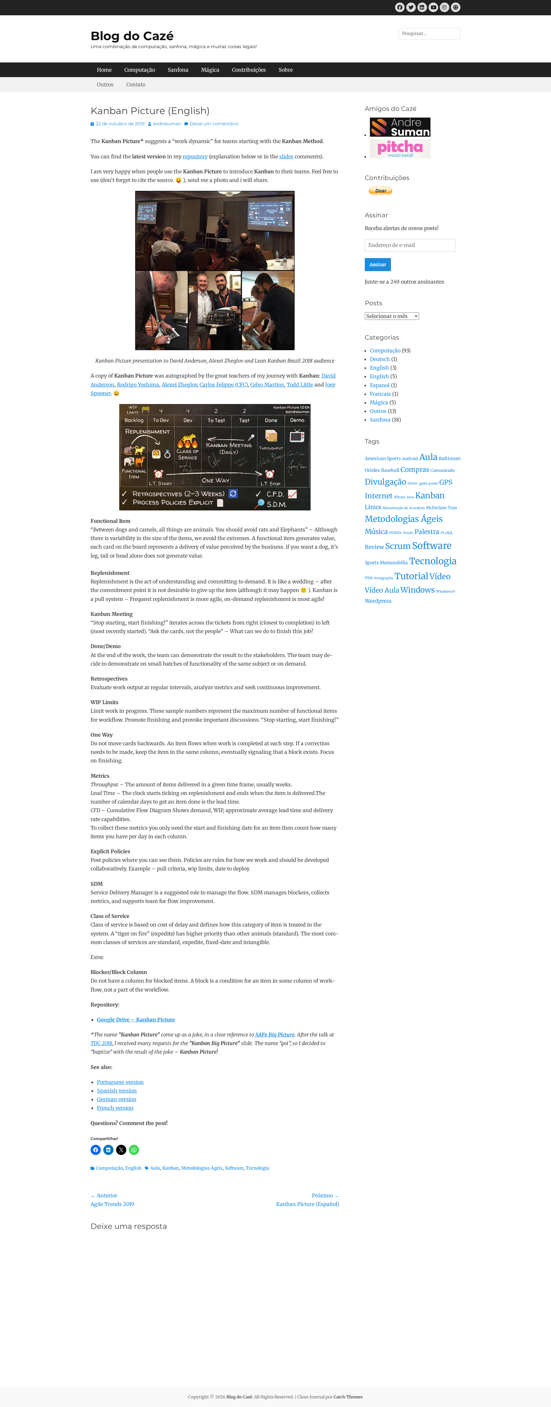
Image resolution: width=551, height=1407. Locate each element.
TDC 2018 (101, 1043)
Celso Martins (267, 384)
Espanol (380, 385)
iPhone (400, 497)
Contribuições (249, 70)
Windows (417, 590)
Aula (155, 1168)
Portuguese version (120, 1082)
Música (376, 531)
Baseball (390, 470)
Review (374, 547)
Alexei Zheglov (179, 384)
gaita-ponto (428, 483)
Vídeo (440, 576)
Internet (379, 495)
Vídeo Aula (382, 590)
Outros (105, 84)
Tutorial (411, 576)
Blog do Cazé (132, 35)
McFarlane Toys (441, 507)
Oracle (408, 533)
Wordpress (378, 601)
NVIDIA (395, 533)
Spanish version (117, 1090)
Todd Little (300, 384)
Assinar (378, 264)
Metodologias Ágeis (202, 1168)
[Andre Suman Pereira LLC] (400, 135)
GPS (445, 482)
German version (116, 1099)
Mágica (210, 70)
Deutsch (380, 359)
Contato (135, 84)
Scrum (398, 546)
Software (234, 1168)
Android (410, 458)
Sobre (286, 70)
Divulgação (385, 482)
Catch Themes (348, 1397)
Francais (380, 394)
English (133, 1168)
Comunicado (442, 470)
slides (286, 156)
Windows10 (445, 591)
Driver (413, 483)
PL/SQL (447, 533)
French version (115, 1108)
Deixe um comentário (214, 123)
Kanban (170, 1168)
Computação (139, 70)
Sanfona (178, 70)
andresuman (167, 123)
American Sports (383, 458)
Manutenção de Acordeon (404, 508)
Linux (373, 507)
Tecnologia (257, 1168)
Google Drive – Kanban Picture (136, 1019)
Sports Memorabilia (386, 563)
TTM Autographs (379, 578)
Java (410, 497)
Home (104, 70)
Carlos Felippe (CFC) (224, 384)
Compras (414, 469)
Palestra (427, 532)
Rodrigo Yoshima (138, 384)
